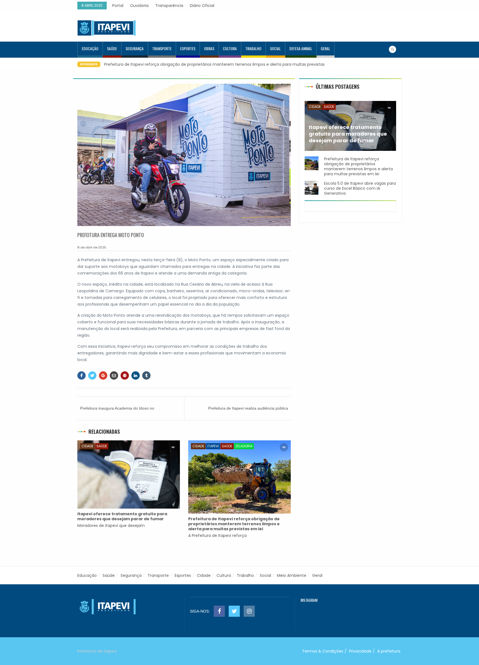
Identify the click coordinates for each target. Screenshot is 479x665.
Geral (325, 48)
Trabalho (253, 48)
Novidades (89, 64)
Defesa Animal (300, 48)
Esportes (187, 48)
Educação (90, 48)
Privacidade (360, 651)
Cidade (87, 446)
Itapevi (213, 446)
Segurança (135, 48)
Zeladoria (244, 446)
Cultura (230, 48)
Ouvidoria (139, 5)
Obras (209, 48)
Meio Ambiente (291, 575)
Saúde (112, 48)
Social (275, 48)
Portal (117, 5)
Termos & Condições (322, 651)
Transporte (162, 48)
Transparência (169, 5)
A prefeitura (388, 651)
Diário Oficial (202, 5)
